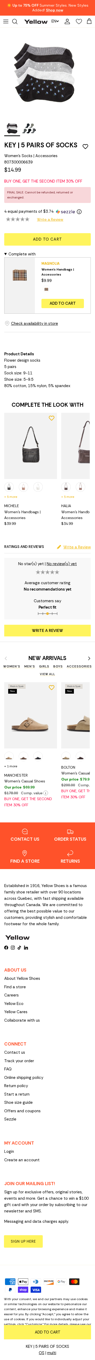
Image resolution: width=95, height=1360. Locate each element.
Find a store (15, 987)
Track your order (19, 1061)
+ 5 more (10, 497)
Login (9, 1151)
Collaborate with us (22, 1020)
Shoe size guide (18, 1102)
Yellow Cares (15, 1012)
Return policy (16, 1085)
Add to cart (47, 239)
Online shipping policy (23, 1077)
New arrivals (47, 658)
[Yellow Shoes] (36, 21)
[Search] (17, 21)
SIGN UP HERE (23, 1241)
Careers (11, 995)
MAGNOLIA (50, 263)
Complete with (22, 254)
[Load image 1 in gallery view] (45, 73)
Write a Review (50, 219)
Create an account (22, 1160)
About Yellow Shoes (22, 978)
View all (47, 674)
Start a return (17, 1094)
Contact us (14, 1052)
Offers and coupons (22, 1111)
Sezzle (10, 1119)
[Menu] (6, 21)
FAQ (8, 1069)
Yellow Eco (13, 1003)
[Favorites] (77, 21)
